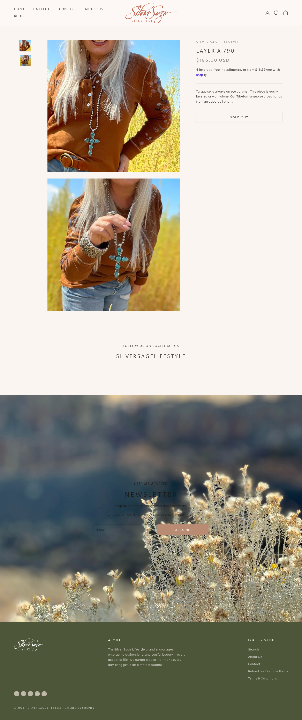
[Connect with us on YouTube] (37, 693)
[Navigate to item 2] (25, 60)
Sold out (239, 117)
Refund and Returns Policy (268, 671)
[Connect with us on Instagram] (16, 693)
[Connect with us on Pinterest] (30, 693)
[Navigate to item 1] (25, 45)
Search (253, 649)
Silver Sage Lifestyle (217, 42)
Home (19, 9)
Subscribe (183, 529)
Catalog (42, 9)
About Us (94, 9)
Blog (19, 16)
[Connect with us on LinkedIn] (44, 693)
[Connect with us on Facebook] (23, 693)
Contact (68, 9)
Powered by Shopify (79, 708)
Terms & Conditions (262, 678)
